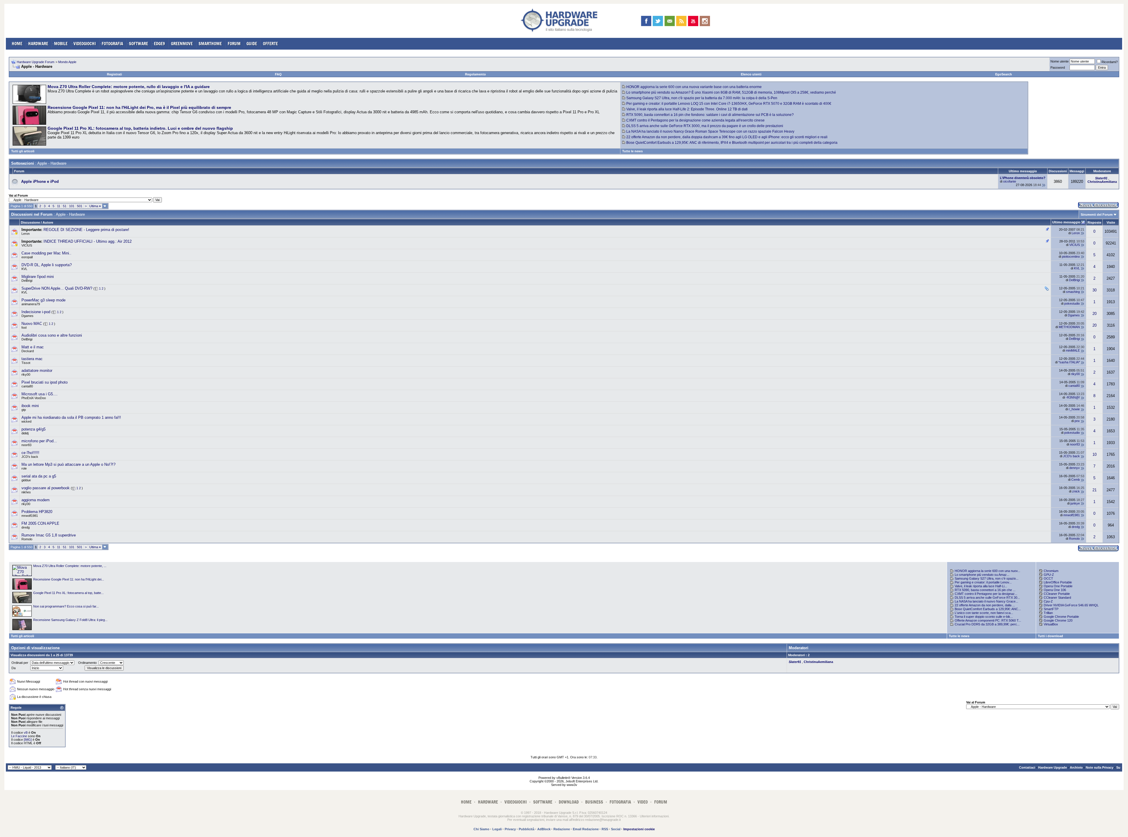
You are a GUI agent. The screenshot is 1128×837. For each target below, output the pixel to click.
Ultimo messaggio (1066, 222)
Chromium (1051, 571)
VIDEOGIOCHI (84, 44)
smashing (1073, 291)
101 (71, 206)
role (24, 468)
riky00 (25, 374)
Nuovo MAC (31, 323)
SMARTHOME (210, 44)
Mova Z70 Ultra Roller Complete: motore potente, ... (69, 566)
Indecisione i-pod (35, 312)
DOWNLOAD (569, 802)
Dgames (27, 316)
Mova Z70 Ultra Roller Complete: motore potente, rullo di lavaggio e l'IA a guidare (129, 86)
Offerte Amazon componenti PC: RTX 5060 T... (988, 620)
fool (23, 327)
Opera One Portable (1058, 586)
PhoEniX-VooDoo (33, 398)
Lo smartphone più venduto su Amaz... (982, 574)
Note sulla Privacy (1099, 767)
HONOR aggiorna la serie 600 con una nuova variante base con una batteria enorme (694, 87)
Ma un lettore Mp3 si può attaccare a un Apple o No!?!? (68, 464)
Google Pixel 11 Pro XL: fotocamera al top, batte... (68, 593)
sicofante (1009, 181)
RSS (605, 829)
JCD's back (29, 456)
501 (79, 206)
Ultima (95, 206)
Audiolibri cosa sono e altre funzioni (51, 335)
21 (1094, 490)
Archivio (1076, 767)
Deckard (27, 351)
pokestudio (1072, 303)
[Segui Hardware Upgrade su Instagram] (705, 21)
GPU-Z (1049, 574)
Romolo (26, 539)
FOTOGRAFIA (112, 44)
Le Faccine (19, 736)
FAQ (278, 74)
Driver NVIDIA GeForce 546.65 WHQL (1071, 605)
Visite (1111, 222)
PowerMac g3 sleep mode (43, 300)
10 (1094, 454)
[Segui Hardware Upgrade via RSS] (681, 21)
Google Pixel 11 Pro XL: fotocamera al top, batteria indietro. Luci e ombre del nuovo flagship (140, 128)
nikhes (26, 492)
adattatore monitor (36, 370)
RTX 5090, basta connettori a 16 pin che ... (985, 590)
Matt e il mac (32, 347)
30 (1094, 290)
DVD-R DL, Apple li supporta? (46, 265)
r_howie (1074, 409)
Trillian (1048, 613)
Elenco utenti (751, 74)
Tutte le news (632, 151)
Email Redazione (586, 829)
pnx (1077, 421)
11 (58, 206)
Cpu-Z (1048, 601)
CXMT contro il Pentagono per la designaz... (986, 593)
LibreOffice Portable (1058, 582)
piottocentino (1071, 256)
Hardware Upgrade (1052, 767)
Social (615, 829)
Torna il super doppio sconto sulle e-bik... (984, 616)
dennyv (1074, 468)
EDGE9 (159, 44)
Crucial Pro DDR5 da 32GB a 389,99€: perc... (987, 624)
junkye (1075, 503)
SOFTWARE (138, 44)
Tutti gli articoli (22, 151)
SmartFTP (1051, 609)
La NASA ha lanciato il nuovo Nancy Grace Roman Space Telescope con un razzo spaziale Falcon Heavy (710, 131)
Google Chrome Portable (1061, 616)
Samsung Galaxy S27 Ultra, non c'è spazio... (986, 578)
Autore (48, 222)
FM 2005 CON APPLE (40, 523)
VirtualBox (1051, 624)
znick (1076, 491)
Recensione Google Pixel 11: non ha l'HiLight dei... (68, 579)
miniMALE (1073, 350)
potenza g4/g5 (33, 429)
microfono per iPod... (39, 441)
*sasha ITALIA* (1069, 362)
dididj (24, 433)
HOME (17, 44)
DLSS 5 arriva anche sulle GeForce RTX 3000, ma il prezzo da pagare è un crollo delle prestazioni (704, 126)
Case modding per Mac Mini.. (46, 253)
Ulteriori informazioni (654, 816)
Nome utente (1059, 61)
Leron (25, 233)
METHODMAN (1069, 327)
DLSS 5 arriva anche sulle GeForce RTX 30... (987, 597)
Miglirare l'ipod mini (37, 276)
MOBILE (61, 44)
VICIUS (26, 245)
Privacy (510, 829)
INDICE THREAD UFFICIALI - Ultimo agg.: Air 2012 (87, 241)
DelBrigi (26, 280)
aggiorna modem (35, 500)
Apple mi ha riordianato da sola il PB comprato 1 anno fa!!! (71, 417)
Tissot (25, 363)
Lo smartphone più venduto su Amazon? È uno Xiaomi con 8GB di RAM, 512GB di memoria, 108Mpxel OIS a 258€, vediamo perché (731, 92)
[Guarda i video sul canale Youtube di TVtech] (693, 21)
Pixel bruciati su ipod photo (44, 382)
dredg (25, 527)
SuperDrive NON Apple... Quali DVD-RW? (56, 288)
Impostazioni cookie (639, 829)
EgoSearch (1003, 74)
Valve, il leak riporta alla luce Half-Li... (981, 586)
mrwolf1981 (29, 515)
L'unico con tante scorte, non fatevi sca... (984, 613)
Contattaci (1027, 767)
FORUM (234, 44)
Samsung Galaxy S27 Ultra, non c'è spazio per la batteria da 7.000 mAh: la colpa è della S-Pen (701, 98)
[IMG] (28, 739)
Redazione (561, 829)
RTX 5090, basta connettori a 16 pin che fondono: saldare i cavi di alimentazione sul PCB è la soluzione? (710, 115)
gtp (23, 409)
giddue (26, 480)
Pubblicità (526, 829)
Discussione (30, 222)
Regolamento (475, 74)
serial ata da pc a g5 (38, 476)
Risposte (1094, 222)
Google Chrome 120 (1058, 620)
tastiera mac (32, 359)
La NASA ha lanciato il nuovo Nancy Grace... (986, 601)
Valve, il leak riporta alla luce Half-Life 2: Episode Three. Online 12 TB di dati (687, 109)
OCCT (1048, 578)
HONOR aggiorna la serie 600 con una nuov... (987, 571)
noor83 (26, 445)
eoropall (27, 257)
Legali (497, 829)
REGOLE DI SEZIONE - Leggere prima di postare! (86, 229)
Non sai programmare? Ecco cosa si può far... (66, 606)
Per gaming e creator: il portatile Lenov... (983, 582)
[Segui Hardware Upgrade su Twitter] (658, 21)
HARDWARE (38, 44)
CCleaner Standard (1057, 597)
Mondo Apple (67, 62)
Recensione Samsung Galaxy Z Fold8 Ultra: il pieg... (70, 620)
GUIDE (251, 44)
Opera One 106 (1055, 590)
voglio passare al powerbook (45, 488)
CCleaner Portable (1057, 593)
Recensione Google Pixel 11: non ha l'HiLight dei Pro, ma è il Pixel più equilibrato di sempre (139, 107)
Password (1057, 67)
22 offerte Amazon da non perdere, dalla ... (985, 605)
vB (26, 732)
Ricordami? (1110, 62)
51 (64, 206)
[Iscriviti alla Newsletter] (669, 21)
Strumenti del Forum (1097, 214)
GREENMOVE (182, 44)
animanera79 (30, 304)
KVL (24, 269)
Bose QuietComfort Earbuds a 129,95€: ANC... (988, 609)
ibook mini (30, 406)
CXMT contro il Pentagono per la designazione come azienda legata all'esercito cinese (695, 120)
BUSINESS (594, 802)
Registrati (114, 74)
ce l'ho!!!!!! (30, 452)
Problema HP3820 (36, 511)
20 (1094, 313)
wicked (26, 421)
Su (1118, 767)
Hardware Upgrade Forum (35, 62)
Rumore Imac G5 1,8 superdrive (48, 535)
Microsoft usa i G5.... (39, 394)
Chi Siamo (481, 829)
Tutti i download (1050, 636)
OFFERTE (270, 44)
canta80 (27, 386)
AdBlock (543, 829)
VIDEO (642, 802)
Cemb (1075, 479)
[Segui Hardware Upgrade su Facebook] (646, 21)
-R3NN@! (1073, 397)
